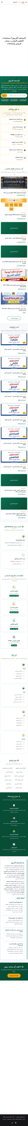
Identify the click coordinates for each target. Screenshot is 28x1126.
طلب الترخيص (19, 746)
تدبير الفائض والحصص (17, 563)
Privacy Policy (18, 1119)
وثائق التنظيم (19, 725)
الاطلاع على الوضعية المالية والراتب (14, 545)
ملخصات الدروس (18, 694)
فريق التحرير (9, 1119)
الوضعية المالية (23, 100)
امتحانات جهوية (18, 697)
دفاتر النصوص (19, 676)
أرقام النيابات (19, 723)
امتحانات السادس (18, 699)
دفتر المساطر (19, 720)
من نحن (23, 1119)
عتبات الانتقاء (19, 741)
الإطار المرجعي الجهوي (20, 768)
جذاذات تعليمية (7, 776)
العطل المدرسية (14, 100)
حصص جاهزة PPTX (19, 780)
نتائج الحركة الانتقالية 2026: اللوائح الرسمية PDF (15, 192)
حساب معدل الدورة (17, 701)
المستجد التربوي (9, 1116)
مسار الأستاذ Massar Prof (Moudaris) (13, 542)
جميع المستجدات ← (14, 318)
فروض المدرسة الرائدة (19, 776)
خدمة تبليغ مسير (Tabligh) (16, 561)
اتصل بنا (4, 1119)
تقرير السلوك (19, 718)
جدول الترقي (19, 673)
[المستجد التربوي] (18, 2)
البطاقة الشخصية (18, 678)
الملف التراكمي (5, 100)
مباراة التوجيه (19, 748)
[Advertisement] (14, 20)
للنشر (13, 1119)
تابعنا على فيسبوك (14, 975)
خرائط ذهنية (8, 783)
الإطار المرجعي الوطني (7, 768)
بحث (4, 95)
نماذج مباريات (19, 744)
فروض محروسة (8, 780)
